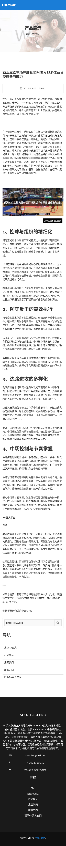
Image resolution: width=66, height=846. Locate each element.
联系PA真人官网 (33, 815)
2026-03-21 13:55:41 (34, 88)
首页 (33, 788)
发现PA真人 (33, 793)
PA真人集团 (40, 837)
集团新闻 (33, 804)
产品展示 (33, 799)
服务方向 (33, 810)
